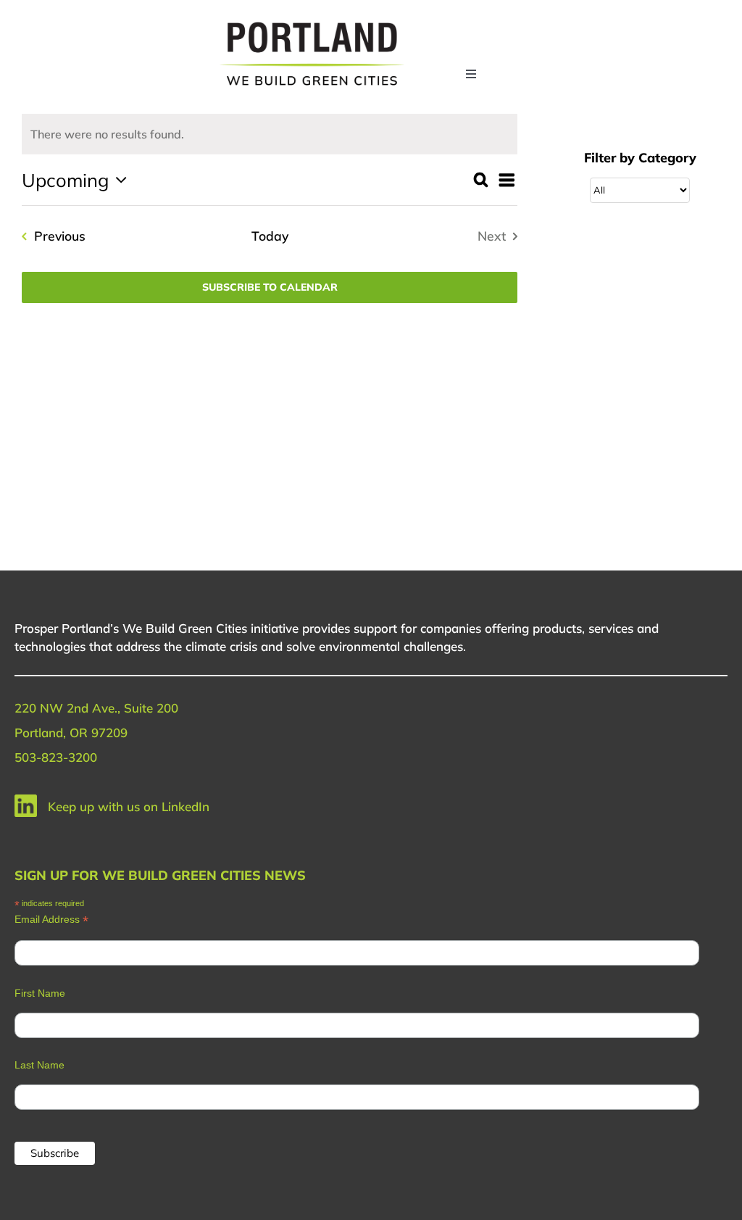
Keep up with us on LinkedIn (128, 806)
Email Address (51, 919)
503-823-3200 (55, 757)
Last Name (39, 1065)
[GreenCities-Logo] (312, 24)
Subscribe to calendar (270, 287)
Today (269, 236)
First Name (39, 993)
